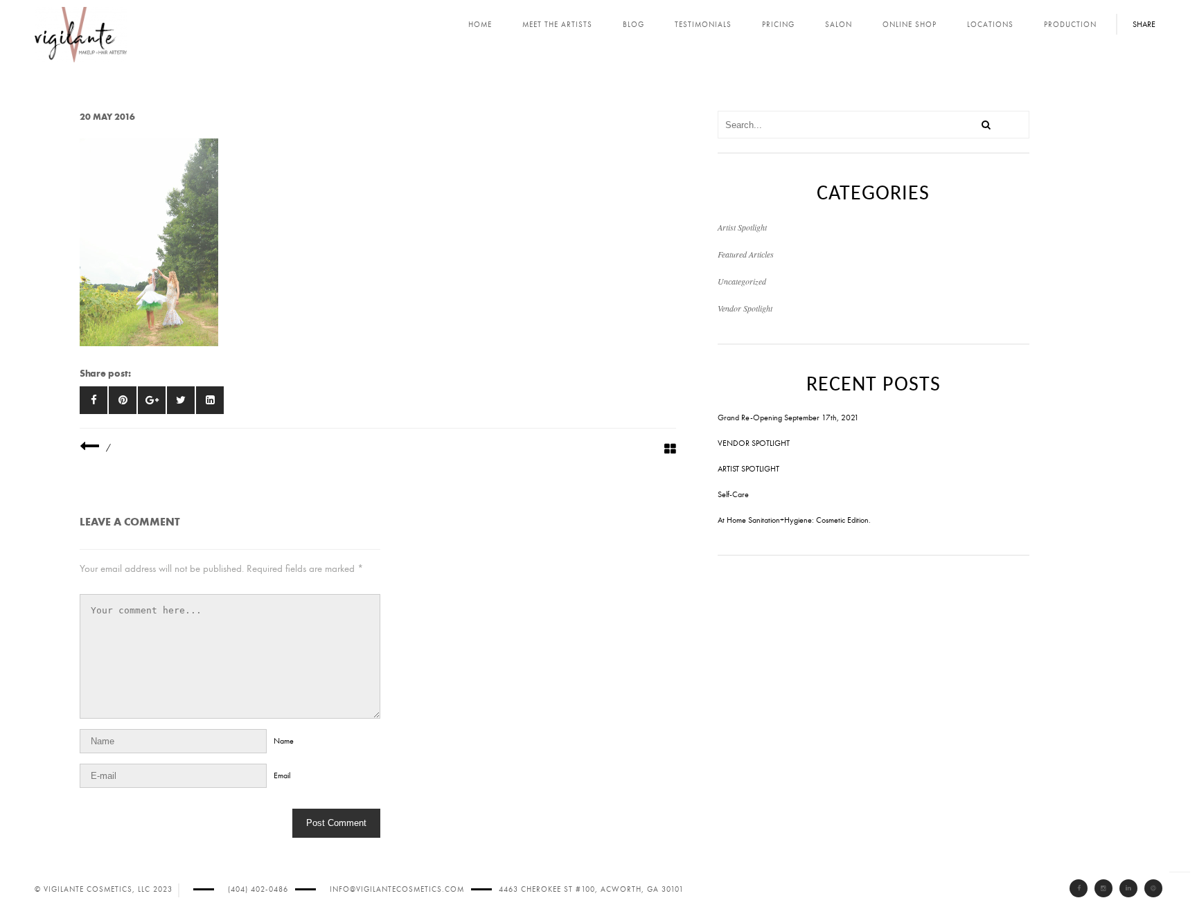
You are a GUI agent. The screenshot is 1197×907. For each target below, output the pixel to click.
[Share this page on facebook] (93, 400)
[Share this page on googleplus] (152, 400)
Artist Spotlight (742, 227)
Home (480, 24)
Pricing (778, 24)
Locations (990, 24)
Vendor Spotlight (745, 308)
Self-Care (733, 494)
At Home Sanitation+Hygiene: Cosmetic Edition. (794, 520)
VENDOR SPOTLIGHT (754, 443)
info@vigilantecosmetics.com (397, 889)
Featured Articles (746, 254)
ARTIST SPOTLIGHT (748, 469)
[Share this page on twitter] (181, 400)
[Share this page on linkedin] (210, 400)
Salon (838, 24)
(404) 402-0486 (258, 889)
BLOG (633, 24)
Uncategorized (742, 281)
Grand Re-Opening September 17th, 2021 (788, 417)
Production (1070, 24)
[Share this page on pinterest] (122, 400)
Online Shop (910, 24)
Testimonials (703, 24)
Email (282, 775)
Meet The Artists (557, 24)
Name (284, 741)
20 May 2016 (107, 117)
